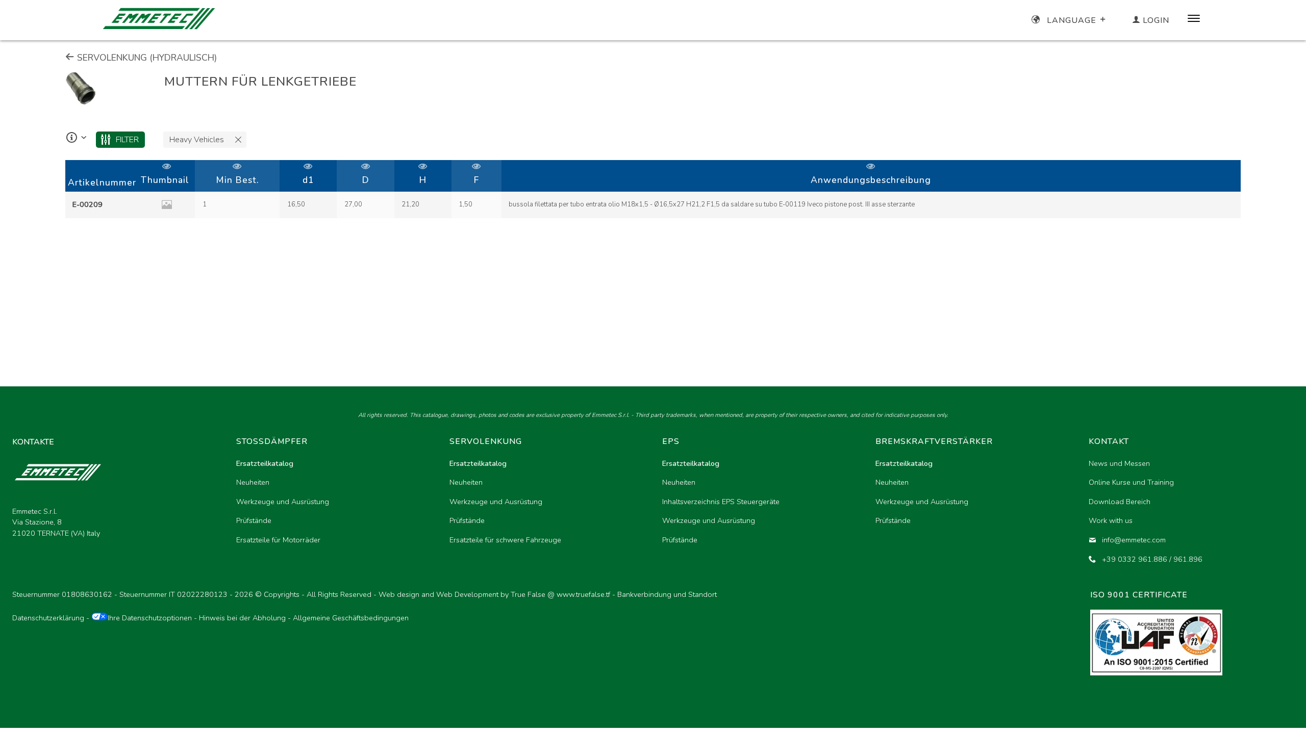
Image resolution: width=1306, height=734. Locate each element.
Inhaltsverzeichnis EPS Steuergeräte (721, 501)
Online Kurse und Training (1131, 482)
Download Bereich (1119, 501)
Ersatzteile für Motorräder (278, 540)
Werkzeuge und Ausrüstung (282, 501)
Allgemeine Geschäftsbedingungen (351, 618)
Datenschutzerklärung (48, 618)
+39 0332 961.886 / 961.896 (1152, 559)
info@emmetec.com (1134, 540)
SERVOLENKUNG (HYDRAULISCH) (145, 57)
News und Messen (1119, 463)
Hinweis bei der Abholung (242, 618)
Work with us (1111, 520)
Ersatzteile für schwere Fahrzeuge (505, 540)
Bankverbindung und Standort (667, 594)
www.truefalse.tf (583, 594)
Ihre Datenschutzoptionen (150, 618)
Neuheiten (252, 482)
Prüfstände (253, 520)
